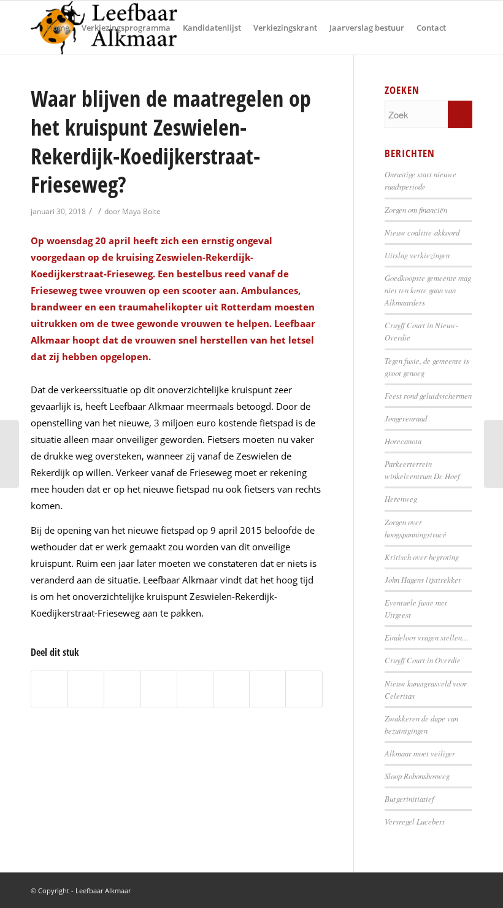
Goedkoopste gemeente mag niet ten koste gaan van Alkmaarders (428, 289)
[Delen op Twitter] (86, 689)
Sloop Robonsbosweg (417, 776)
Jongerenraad (406, 418)
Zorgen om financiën (416, 209)
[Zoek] (462, 28)
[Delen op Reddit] (267, 689)
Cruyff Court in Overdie (423, 660)
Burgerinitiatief (409, 798)
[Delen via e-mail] (303, 689)
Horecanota (403, 441)
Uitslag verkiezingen (417, 255)
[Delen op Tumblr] (195, 689)
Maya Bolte (141, 211)
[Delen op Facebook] (49, 689)
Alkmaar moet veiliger (420, 753)
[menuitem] (57, 28)
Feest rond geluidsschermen (428, 395)
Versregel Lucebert (415, 821)
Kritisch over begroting (422, 557)
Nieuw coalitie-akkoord (422, 232)
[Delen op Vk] (231, 689)
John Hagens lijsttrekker (423, 579)
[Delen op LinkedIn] (159, 689)
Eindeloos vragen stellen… (427, 637)
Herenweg (401, 498)
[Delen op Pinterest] (122, 689)
